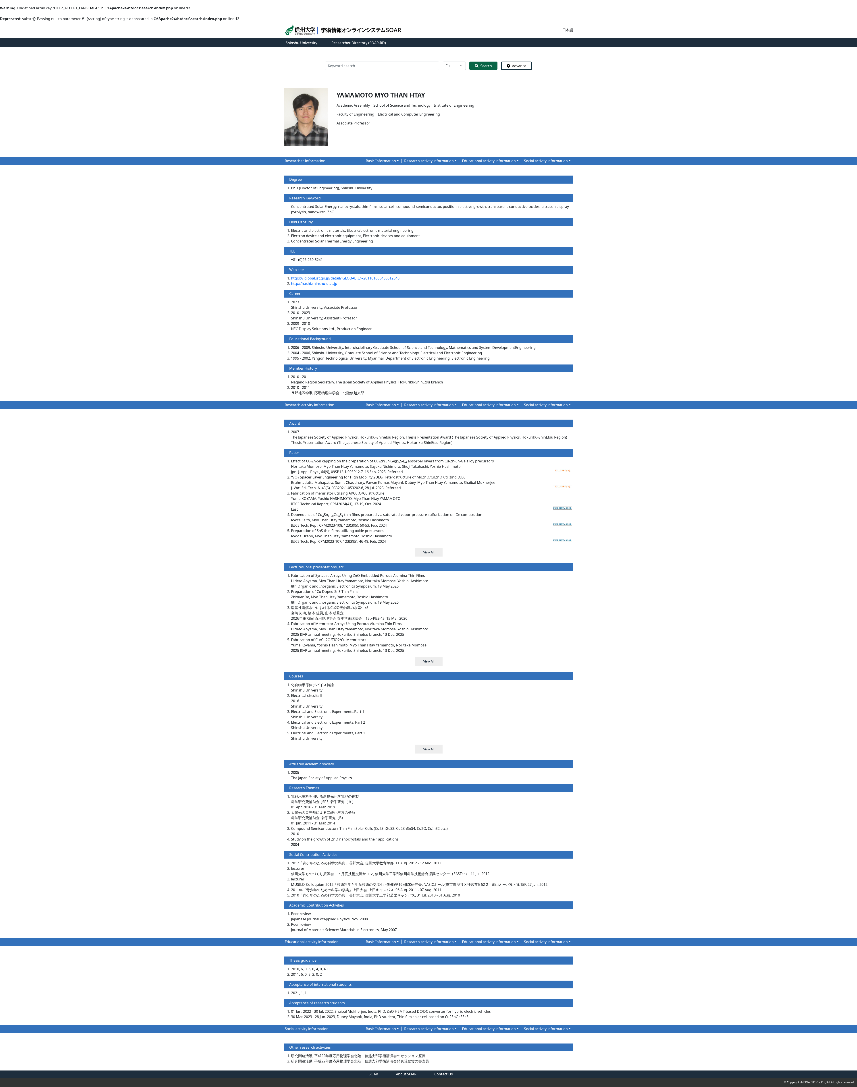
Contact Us (443, 1074)
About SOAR (406, 1074)
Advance (519, 65)
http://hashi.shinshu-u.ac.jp (314, 283)
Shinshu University (301, 42)
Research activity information (429, 160)
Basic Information (381, 160)
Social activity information (546, 160)
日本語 (567, 29)
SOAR (373, 1074)
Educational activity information (489, 160)
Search (486, 65)
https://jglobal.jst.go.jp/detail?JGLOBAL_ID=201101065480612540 (345, 278)
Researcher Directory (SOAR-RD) (358, 42)
